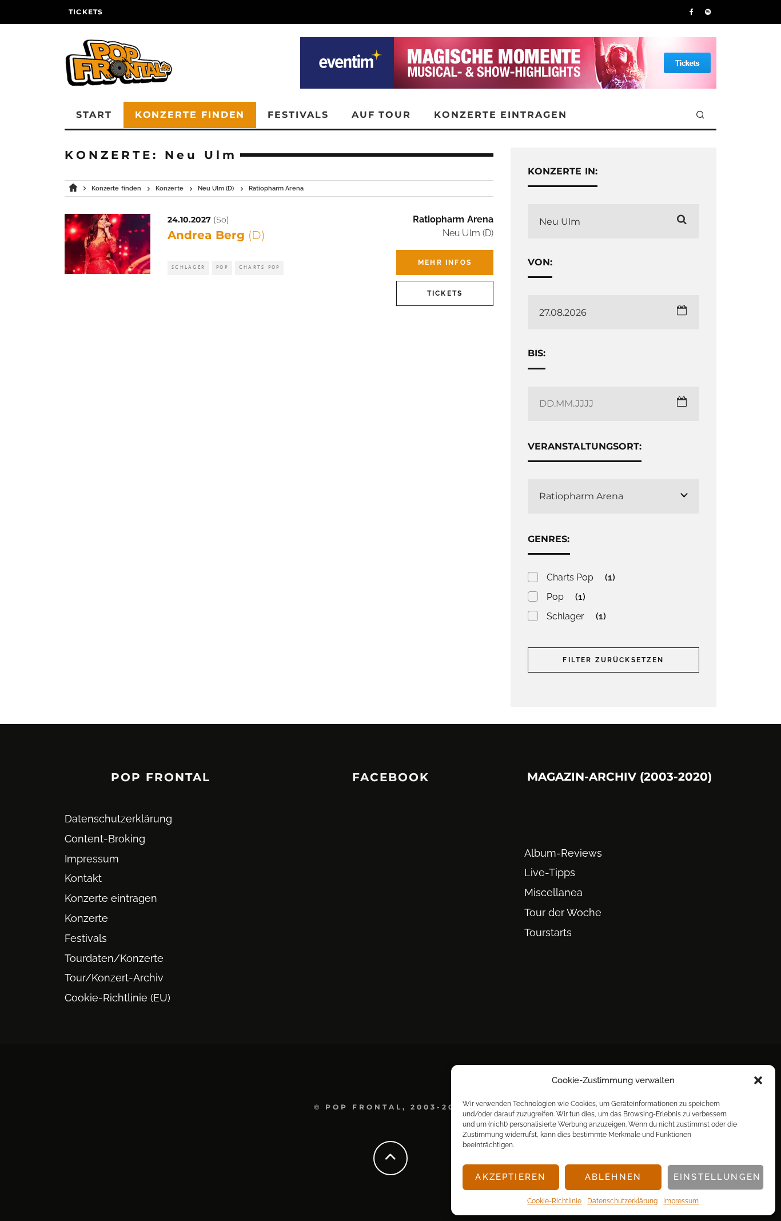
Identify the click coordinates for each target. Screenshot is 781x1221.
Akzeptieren (510, 1177)
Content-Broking (105, 839)
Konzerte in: (562, 171)
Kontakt (83, 878)
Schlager (188, 267)
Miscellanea (553, 892)
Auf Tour (381, 114)
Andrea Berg (216, 235)
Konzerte (86, 918)
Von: (540, 262)
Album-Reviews (563, 853)
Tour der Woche (562, 912)
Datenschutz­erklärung (622, 1201)
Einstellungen (717, 1177)
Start (94, 114)
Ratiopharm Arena (453, 219)
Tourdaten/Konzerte (114, 958)
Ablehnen (613, 1177)
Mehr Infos (445, 262)
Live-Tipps (549, 872)
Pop (222, 267)
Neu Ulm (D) (468, 233)
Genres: (549, 539)
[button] (758, 1080)
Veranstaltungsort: (584, 446)
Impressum (681, 1201)
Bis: (536, 353)
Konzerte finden (190, 114)
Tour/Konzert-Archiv (114, 978)
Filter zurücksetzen (613, 660)
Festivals (298, 114)
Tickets (86, 11)
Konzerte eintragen (500, 114)
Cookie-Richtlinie (554, 1201)
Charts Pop (259, 267)
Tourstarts (548, 932)
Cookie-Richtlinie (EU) (117, 998)
